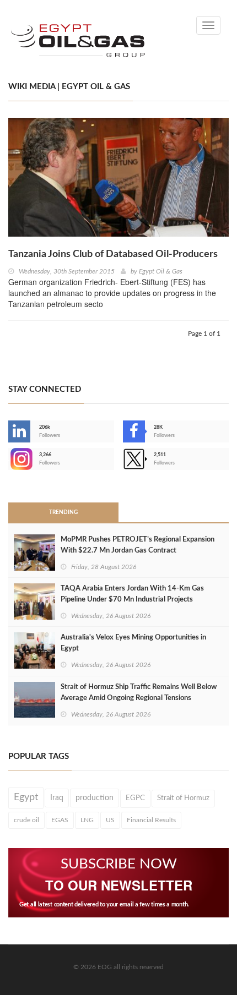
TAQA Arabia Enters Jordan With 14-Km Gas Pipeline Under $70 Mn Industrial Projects (132, 594)
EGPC (135, 798)
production (95, 798)
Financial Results (151, 820)
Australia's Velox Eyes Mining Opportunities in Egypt (133, 643)
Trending (63, 512)
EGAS (59, 820)
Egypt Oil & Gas (160, 271)
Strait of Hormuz (183, 798)
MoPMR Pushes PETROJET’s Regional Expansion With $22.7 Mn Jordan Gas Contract (137, 545)
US (110, 820)
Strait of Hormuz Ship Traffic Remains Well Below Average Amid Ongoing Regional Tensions (139, 693)
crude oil (26, 820)
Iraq (56, 798)
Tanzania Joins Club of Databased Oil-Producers (113, 254)
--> (9, 459)
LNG (87, 820)
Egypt (26, 797)
